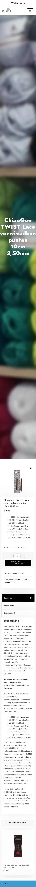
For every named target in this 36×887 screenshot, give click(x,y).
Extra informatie (9, 605)
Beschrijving (8, 598)
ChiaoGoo (19, 579)
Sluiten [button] (5, 884)
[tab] (18, 598)
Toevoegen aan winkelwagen (18, 563)
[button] (31, 468)
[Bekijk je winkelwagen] (7, 11)
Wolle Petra (18, 3)
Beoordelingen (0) (10, 613)
